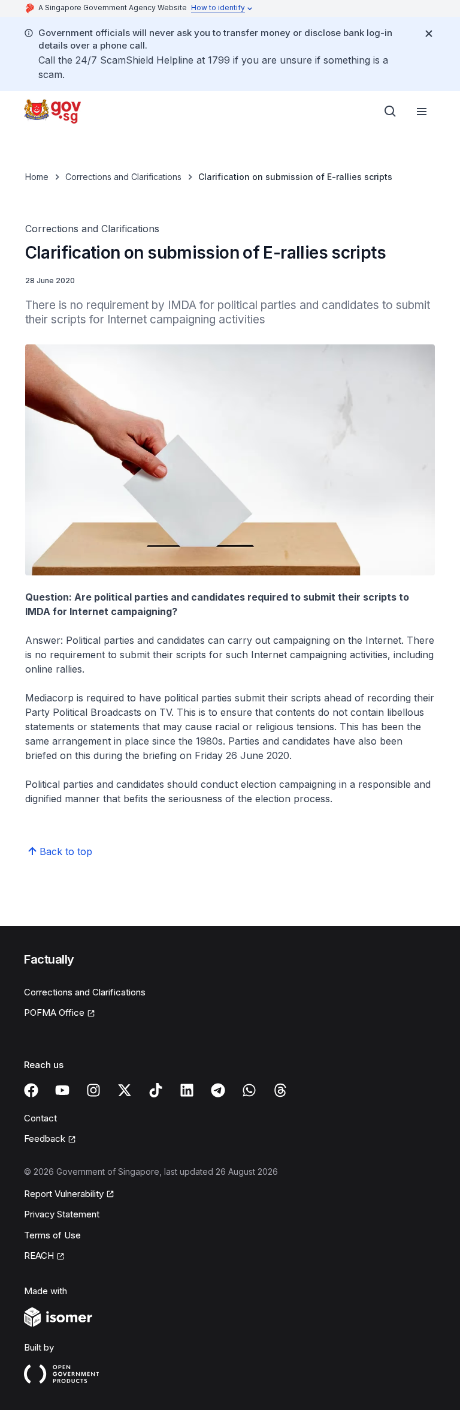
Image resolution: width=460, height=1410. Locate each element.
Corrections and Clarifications (123, 177)
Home (37, 177)
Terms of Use (52, 1235)
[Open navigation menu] (421, 111)
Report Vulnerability (64, 1193)
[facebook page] (31, 1090)
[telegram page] (218, 1090)
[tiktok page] (156, 1090)
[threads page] (280, 1090)
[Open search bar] (390, 111)
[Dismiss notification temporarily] (428, 33)
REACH (39, 1255)
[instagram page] (93, 1090)
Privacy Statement (61, 1214)
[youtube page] (62, 1090)
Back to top (66, 851)
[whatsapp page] (249, 1090)
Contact (40, 1118)
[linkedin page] (187, 1090)
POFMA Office (54, 1012)
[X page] (124, 1090)
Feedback (44, 1138)
